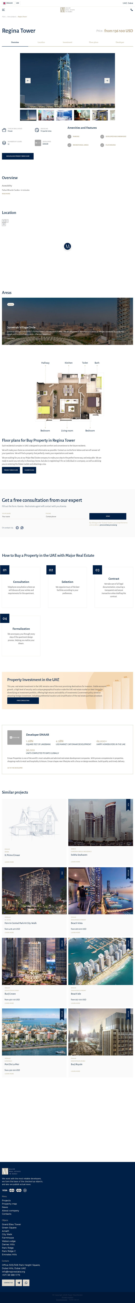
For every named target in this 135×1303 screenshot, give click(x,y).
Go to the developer (14, 768)
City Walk (7, 1234)
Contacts (6, 1214)
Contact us (8, 1283)
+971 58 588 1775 (11, 1275)
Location (41, 42)
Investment (67, 42)
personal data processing (108, 525)
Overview (15, 42)
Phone (48, 513)
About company (10, 1211)
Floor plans (93, 42)
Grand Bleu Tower (11, 1225)
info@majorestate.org (13, 1272)
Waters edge (9, 1241)
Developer (120, 42)
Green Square (9, 1228)
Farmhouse (8, 1238)
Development (61, 1300)
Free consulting (23, 700)
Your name (6, 513)
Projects (6, 1201)
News (5, 1207)
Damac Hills (8, 1245)
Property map (9, 1204)
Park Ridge (8, 1248)
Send (108, 516)
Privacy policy (67, 1297)
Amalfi (5, 1231)
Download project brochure (17, 156)
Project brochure (11, 470)
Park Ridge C (9, 1251)
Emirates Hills (9, 1255)
